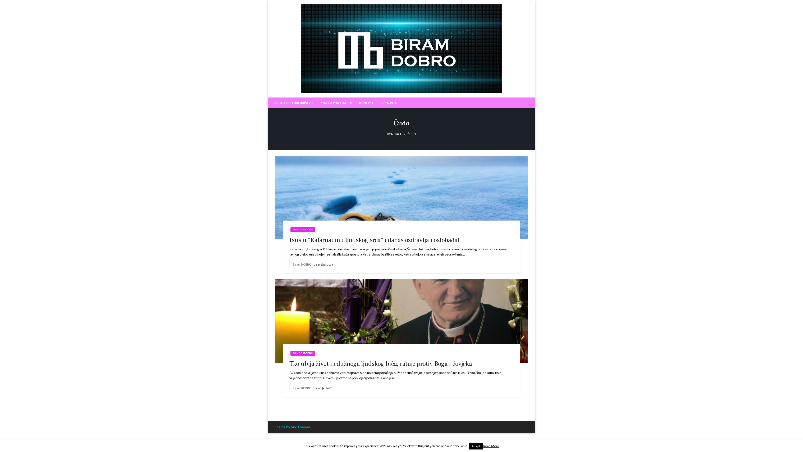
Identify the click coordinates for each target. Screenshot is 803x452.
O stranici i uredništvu (293, 103)
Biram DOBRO (302, 264)
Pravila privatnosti (336, 103)
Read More (491, 446)
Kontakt (366, 103)
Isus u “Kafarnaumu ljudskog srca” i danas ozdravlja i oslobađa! (374, 240)
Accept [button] (476, 446)
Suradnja (389, 103)
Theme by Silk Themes (292, 427)
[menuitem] (293, 103)
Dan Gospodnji (303, 229)
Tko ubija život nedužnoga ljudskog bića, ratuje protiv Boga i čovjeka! (381, 364)
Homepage (394, 134)
